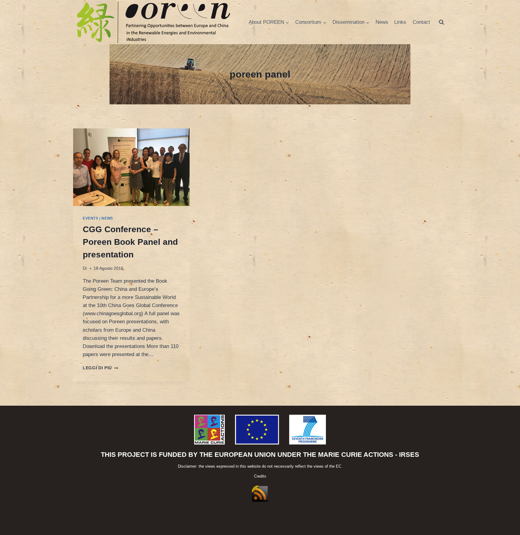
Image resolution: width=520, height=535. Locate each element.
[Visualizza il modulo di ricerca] (441, 22)
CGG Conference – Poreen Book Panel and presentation (130, 242)
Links (400, 22)
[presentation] (131, 167)
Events (90, 218)
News (382, 22)
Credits (260, 476)
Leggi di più (100, 368)
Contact (421, 22)
